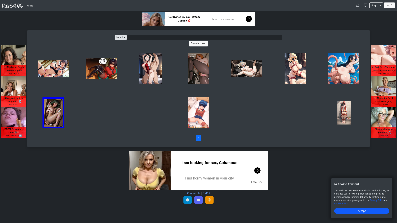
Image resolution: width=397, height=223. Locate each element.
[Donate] (209, 200)
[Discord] (198, 200)
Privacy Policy (377, 200)
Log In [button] (389, 5)
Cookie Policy (341, 203)
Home (30, 5)
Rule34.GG (12, 5)
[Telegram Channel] (187, 200)
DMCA (206, 193)
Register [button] (376, 5)
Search (195, 43)
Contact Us (193, 193)
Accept (362, 211)
